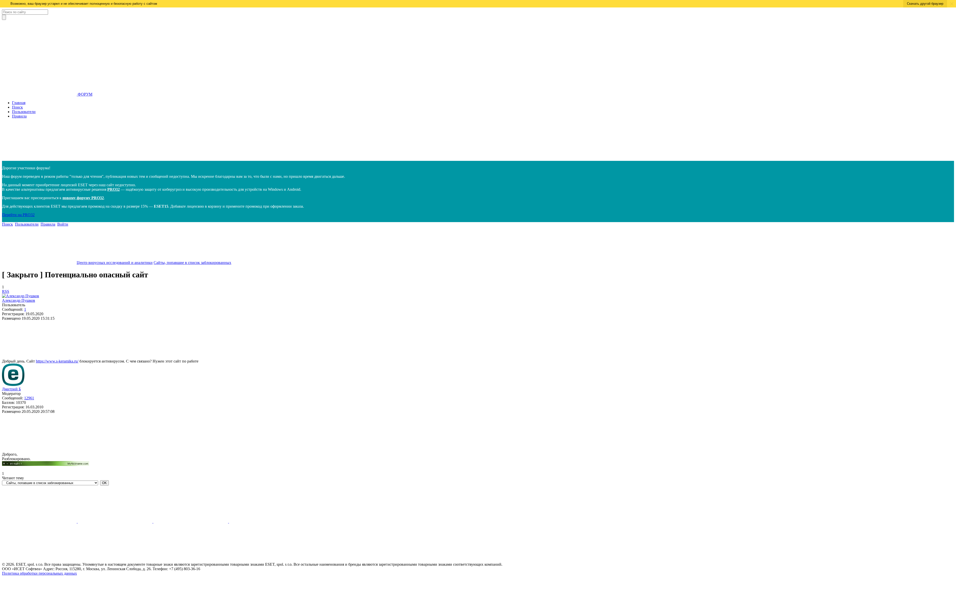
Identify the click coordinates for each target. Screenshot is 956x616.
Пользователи (24, 112)
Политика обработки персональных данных (39, 573)
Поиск (17, 107)
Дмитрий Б (11, 389)
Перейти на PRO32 (18, 215)
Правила (19, 116)
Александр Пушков (18, 300)
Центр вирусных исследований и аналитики (115, 262)
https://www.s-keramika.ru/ (57, 361)
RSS (5, 291)
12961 (29, 398)
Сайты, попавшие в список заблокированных (192, 262)
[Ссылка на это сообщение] (39, 357)
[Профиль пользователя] (20, 296)
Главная (18, 103)
